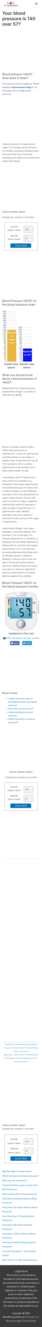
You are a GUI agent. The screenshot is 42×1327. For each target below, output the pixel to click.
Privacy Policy (29, 1321)
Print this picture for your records (22, 638)
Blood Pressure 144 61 (31, 1058)
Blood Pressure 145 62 (21, 1061)
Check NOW (21, 245)
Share (16, 643)
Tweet (28, 643)
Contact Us (32, 1317)
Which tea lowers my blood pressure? (20, 1176)
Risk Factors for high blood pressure (20, 1260)
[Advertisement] (21, 50)
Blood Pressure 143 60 (16, 1058)
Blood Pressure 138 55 (26, 1044)
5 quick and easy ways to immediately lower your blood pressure (22, 701)
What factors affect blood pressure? (19, 1194)
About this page (13, 1321)
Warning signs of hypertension (17, 1171)
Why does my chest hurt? (20, 708)
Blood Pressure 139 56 (12, 1044)
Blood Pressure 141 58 (22, 1055)
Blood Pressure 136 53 (21, 1048)
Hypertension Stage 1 (22, 87)
